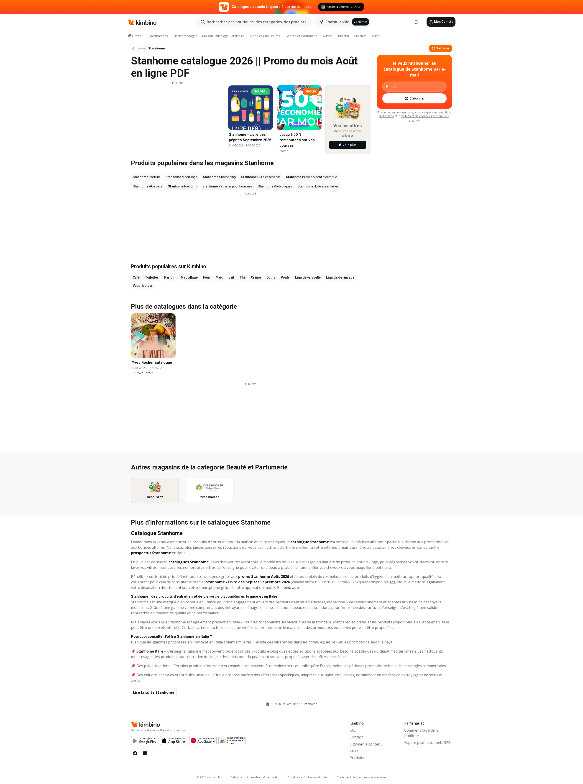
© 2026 (208, 777)
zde (393, 581)
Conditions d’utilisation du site (307, 777)
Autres (327, 36)
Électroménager (185, 36)
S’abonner (442, 48)
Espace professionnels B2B (427, 742)
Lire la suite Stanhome (153, 692)
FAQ (353, 730)
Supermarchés (157, 36)
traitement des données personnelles (425, 116)
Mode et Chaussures (265, 36)
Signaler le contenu (366, 744)
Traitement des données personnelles (361, 777)
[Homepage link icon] (268, 704)
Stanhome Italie (149, 651)
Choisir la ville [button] (337, 21)
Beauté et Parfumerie (301, 36)
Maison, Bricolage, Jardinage (223, 36)
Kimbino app (288, 587)
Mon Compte (443, 21)
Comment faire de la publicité (421, 733)
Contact (356, 737)
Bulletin (343, 36)
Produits (360, 36)
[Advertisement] (177, 117)
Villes (375, 36)
